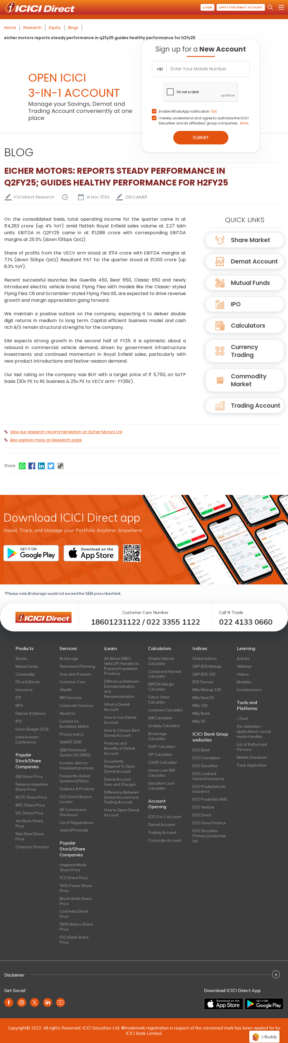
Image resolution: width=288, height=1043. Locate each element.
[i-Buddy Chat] (264, 1033)
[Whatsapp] (22, 466)
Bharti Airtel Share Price (76, 901)
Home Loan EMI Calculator (161, 773)
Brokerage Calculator (157, 736)
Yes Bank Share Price (29, 823)
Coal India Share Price (74, 914)
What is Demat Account (117, 707)
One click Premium (75, 674)
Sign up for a (201, 49)
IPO (236, 304)
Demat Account (254, 261)
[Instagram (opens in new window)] (21, 1002)
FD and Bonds (27, 682)
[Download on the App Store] (223, 1004)
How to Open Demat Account (121, 812)
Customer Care (73, 682)
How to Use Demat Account (120, 720)
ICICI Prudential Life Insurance (209, 789)
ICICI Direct (201, 815)
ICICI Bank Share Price (74, 939)
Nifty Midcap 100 (206, 689)
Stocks (21, 658)
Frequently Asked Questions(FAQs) (75, 778)
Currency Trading (244, 351)
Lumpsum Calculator (165, 710)
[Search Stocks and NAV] (270, 7)
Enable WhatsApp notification (188, 111)
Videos (243, 674)
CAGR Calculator (162, 762)
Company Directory (32, 847)
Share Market (250, 240)
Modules (244, 682)
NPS (19, 705)
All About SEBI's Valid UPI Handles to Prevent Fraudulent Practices (121, 666)
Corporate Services (76, 705)
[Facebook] (31, 466)
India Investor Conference (27, 739)
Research (32, 27)
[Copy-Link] (60, 466)
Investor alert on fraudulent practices (77, 765)
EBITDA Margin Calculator (161, 686)
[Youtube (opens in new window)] (60, 1002)
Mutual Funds (250, 283)
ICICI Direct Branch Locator (76, 799)
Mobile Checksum (252, 757)
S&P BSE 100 (203, 674)
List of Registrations (77, 822)
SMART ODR (71, 742)
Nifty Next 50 (203, 697)
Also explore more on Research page (46, 440)
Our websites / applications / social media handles (254, 731)
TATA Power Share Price (76, 888)
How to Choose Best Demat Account (122, 733)
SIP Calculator (160, 754)
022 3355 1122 (173, 622)
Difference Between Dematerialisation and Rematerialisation (121, 689)
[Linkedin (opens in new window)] (47, 1002)
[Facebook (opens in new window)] (8, 1002)
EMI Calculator (160, 718)
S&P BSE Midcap (206, 666)
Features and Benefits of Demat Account (119, 748)
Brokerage (69, 658)
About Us (67, 713)
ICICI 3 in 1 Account (164, 816)
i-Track (242, 718)
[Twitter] (51, 466)
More (244, 123)
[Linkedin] (41, 466)
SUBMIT (201, 137)
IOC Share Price (29, 813)
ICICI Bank (201, 750)
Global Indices (204, 658)
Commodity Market (249, 380)
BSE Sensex (202, 682)
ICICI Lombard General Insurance (208, 776)
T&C (214, 111)
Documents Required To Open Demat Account (119, 766)
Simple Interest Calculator (161, 661)
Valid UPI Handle (74, 830)
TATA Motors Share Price (76, 927)
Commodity (25, 674)
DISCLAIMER (136, 197)
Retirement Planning (77, 666)
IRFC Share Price (30, 805)
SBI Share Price (29, 776)
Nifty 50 (198, 721)
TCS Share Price (74, 878)
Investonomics (249, 689)
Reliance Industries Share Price (31, 787)
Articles (243, 658)
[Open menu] (281, 7)
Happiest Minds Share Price (73, 867)
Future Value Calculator (158, 699)
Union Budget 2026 (32, 729)
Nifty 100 (200, 705)
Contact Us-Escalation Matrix (74, 724)
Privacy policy (72, 734)
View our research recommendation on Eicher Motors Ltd (66, 432)
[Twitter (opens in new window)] (34, 1002)
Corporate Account (164, 840)
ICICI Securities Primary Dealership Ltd (209, 835)
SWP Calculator (162, 746)
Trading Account (255, 405)
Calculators (248, 325)
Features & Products (77, 789)
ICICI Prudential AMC (210, 799)
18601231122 (115, 622)
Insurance (24, 689)
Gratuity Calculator (164, 725)
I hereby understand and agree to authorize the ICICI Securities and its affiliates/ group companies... (204, 121)
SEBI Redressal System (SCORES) (75, 752)
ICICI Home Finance (209, 823)
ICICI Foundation (206, 758)
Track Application (252, 765)
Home (10, 27)
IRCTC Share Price (31, 797)
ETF (18, 697)
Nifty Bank (201, 713)
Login (207, 7)
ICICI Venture (203, 807)
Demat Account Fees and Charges (120, 782)
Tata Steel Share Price (29, 836)
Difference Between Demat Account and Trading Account (121, 797)
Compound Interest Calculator (164, 674)
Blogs (73, 27)
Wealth (66, 689)
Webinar (244, 666)
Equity (55, 27)
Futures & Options (30, 713)
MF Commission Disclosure (73, 812)
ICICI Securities (205, 765)
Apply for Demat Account (241, 7)
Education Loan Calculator (161, 785)
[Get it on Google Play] (264, 1004)
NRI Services (71, 697)
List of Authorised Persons (252, 747)
